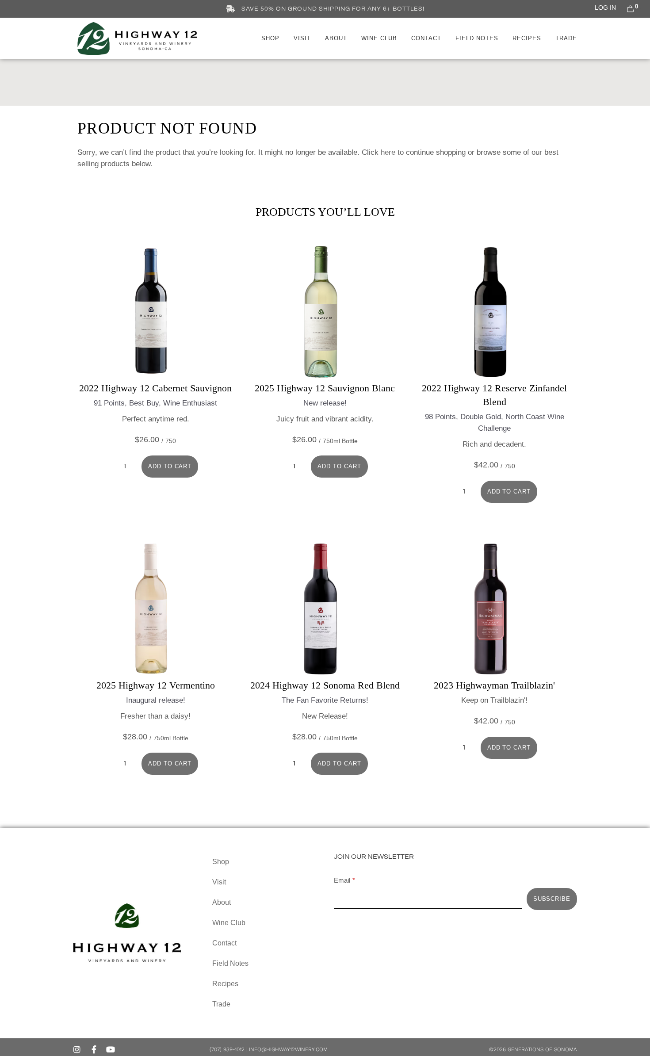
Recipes (526, 38)
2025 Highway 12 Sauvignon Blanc (325, 388)
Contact (426, 38)
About (336, 38)
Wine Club (379, 38)
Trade (566, 38)
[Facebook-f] (94, 1049)
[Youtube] (111, 1049)
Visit (302, 38)
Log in (605, 7)
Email (342, 880)
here (388, 152)
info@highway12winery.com (288, 1049)
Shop (270, 38)
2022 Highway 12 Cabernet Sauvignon (155, 388)
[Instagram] (77, 1049)
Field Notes (476, 38)
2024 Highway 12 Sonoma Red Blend (325, 685)
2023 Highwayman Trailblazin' (494, 685)
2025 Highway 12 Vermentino (155, 685)
